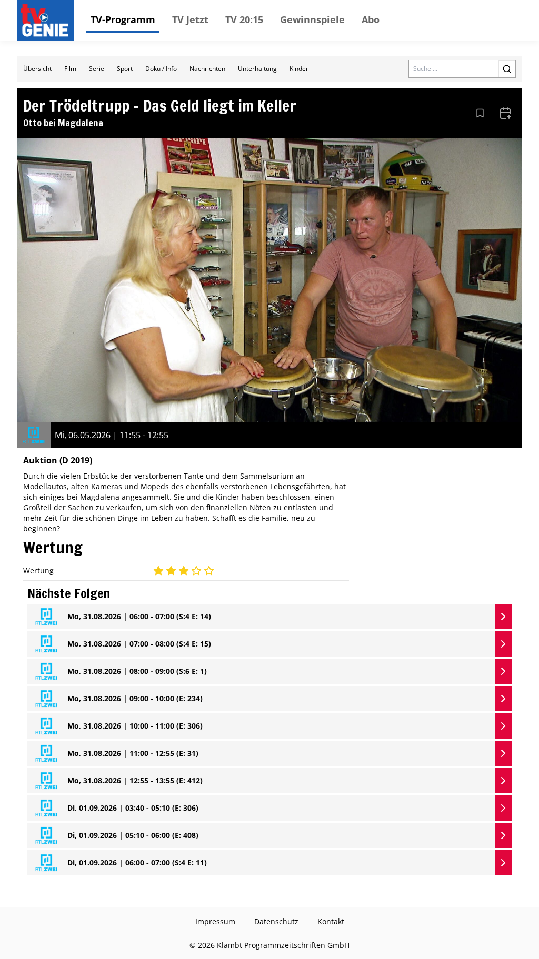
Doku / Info (161, 68)
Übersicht (37, 68)
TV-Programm (123, 19)
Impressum (215, 921)
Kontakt (330, 921)
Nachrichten (207, 68)
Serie (96, 68)
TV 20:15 (244, 19)
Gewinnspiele (312, 19)
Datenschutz (276, 921)
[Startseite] (47, 20)
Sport (125, 68)
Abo (371, 19)
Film (70, 68)
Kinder (299, 68)
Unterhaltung (257, 68)
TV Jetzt (190, 19)
